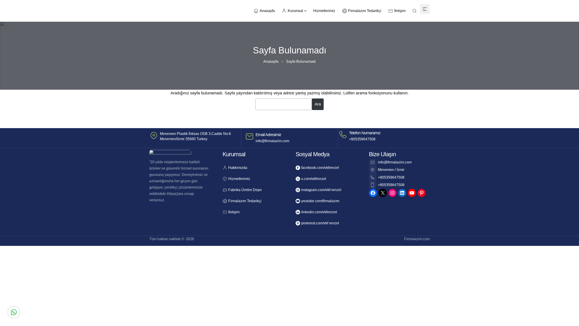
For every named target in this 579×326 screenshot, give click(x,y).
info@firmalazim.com (272, 141)
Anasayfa (270, 61)
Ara (318, 104)
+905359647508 (362, 139)
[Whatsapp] (74, 292)
